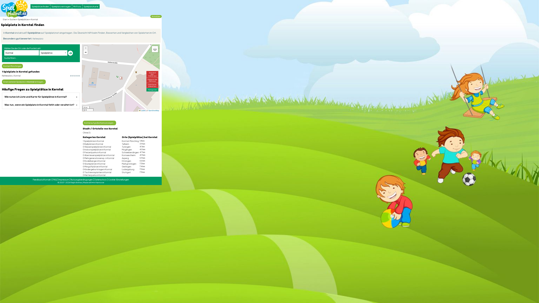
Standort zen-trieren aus (152, 74)
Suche (13, 19)
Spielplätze (23, 19)
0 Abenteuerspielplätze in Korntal (98, 155)
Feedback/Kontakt (42, 179)
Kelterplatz (38, 38)
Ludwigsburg (128, 169)
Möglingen (127, 149)
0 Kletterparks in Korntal (94, 175)
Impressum (64, 179)
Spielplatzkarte (91, 6)
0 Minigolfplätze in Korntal (95, 166)
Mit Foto (77, 6)
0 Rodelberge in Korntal (94, 161)
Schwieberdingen (130, 152)
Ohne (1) (87, 132)
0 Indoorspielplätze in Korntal (97, 149)
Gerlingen (126, 166)
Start (5, 19)
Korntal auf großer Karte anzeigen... (99, 123)
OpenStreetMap (153, 110)
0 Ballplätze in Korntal (93, 144)
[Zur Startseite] (14, 9)
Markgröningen (129, 163)
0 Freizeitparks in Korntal (94, 152)
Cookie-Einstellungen (118, 179)
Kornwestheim (129, 155)
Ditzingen (126, 161)
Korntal (34, 19)
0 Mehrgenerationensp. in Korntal (98, 158)
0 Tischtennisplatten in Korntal (97, 172)
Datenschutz (100, 179)
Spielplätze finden (40, 6)
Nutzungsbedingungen (82, 179)
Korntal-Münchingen (12, 66)
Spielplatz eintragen (61, 6)
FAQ (55, 179)
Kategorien (152, 90)
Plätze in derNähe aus (152, 80)
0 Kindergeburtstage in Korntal (97, 169)
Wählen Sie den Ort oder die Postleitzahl (22, 48)
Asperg (125, 158)
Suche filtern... (10, 58)
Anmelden (156, 16)
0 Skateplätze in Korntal (94, 163)
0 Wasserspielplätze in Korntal (97, 146)
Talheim (125, 144)
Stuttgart (126, 172)
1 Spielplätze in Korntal (93, 141)
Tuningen (126, 146)
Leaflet (143, 110)
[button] (121, 78)
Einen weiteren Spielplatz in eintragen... (23, 82)
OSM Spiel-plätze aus (152, 85)
